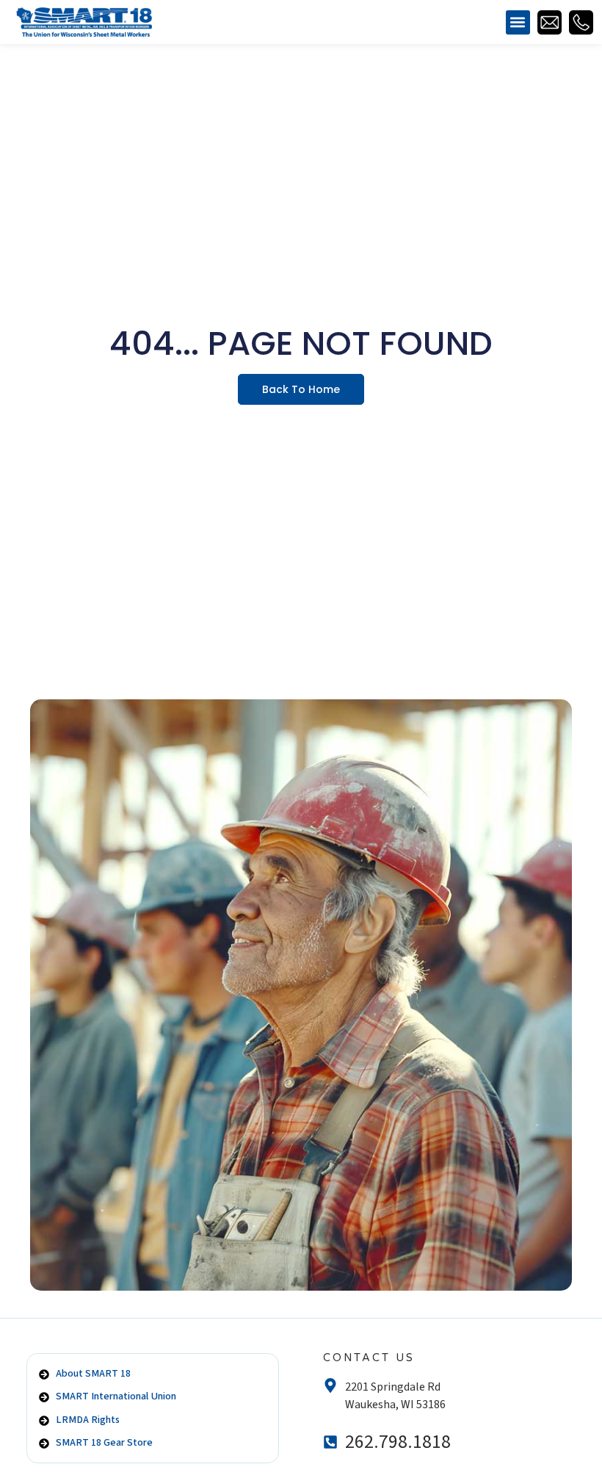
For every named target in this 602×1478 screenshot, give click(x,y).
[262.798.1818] (330, 1442)
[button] (518, 22)
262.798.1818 (398, 1442)
